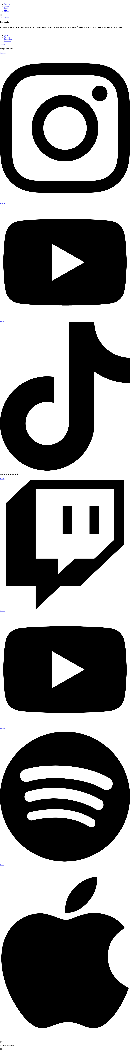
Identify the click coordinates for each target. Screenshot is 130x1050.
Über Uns (7, 4)
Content (6, 6)
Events (6, 8)
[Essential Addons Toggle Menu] (1, 15)
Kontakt (6, 11)
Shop (5, 10)
